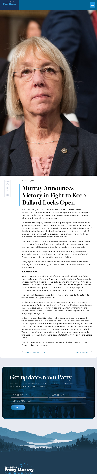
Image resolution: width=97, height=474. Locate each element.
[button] (92, 5)
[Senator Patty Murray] (10, 6)
